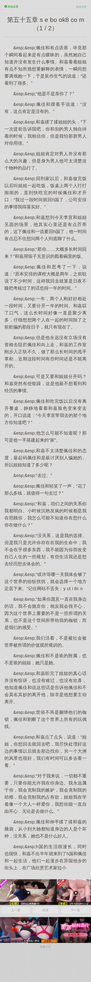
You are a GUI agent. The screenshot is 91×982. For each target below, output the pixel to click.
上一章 (15, 910)
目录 (45, 910)
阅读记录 (81, 6)
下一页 (75, 910)
